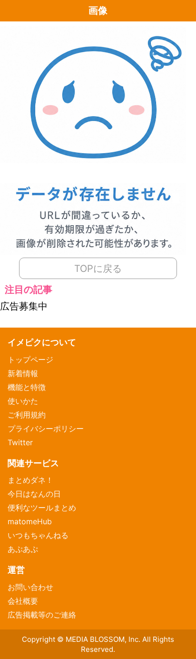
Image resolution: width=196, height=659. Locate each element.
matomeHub (30, 521)
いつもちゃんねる (38, 535)
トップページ (30, 359)
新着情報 (23, 373)
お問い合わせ (30, 587)
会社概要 (23, 601)
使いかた (23, 401)
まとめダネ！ (30, 480)
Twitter (20, 442)
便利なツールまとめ (42, 507)
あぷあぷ (23, 549)
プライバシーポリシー (46, 428)
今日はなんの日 (34, 494)
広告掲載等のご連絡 (42, 614)
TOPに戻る (98, 268)
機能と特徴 (27, 387)
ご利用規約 (27, 414)
